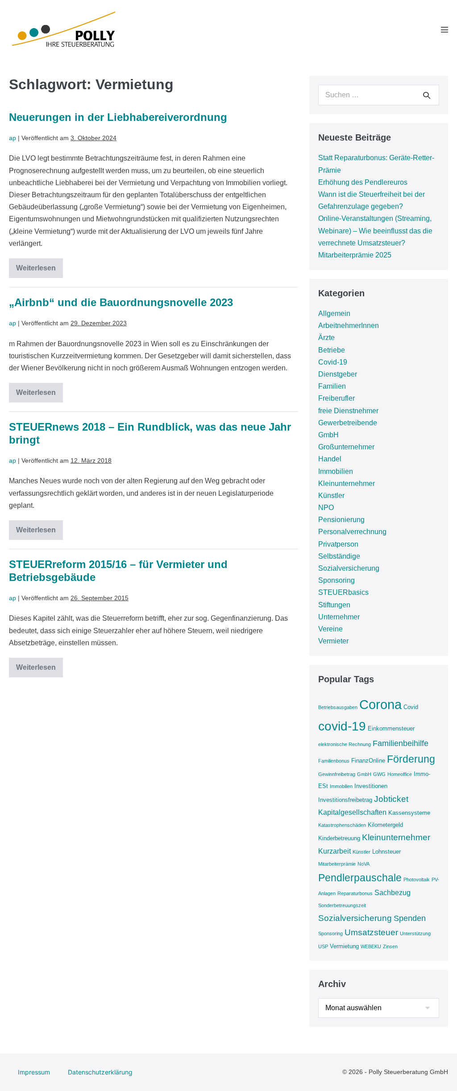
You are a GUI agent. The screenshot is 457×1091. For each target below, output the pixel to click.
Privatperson (338, 544)
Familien (332, 386)
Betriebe (331, 350)
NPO (326, 507)
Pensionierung (341, 519)
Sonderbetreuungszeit (342, 905)
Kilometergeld (385, 824)
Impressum (34, 1072)
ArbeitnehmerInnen (348, 325)
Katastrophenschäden (342, 825)
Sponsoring (336, 580)
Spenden (410, 918)
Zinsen (390, 946)
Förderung (411, 759)
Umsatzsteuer (371, 932)
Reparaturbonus (355, 893)
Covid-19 (332, 362)
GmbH (328, 435)
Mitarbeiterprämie (337, 864)
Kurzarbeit (334, 851)
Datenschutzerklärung (100, 1072)
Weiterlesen (39, 271)
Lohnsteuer (386, 851)
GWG (379, 774)
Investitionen (370, 786)
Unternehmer (339, 617)
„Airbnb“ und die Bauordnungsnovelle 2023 (121, 302)
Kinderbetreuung (339, 838)
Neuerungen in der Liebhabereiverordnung (118, 117)
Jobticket (391, 799)
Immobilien (335, 471)
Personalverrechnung (352, 531)
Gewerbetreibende (347, 423)
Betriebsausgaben (337, 707)
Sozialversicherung (348, 568)
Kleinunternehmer (346, 483)
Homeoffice (399, 774)
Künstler (331, 495)
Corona (380, 704)
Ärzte (326, 337)
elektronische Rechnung (344, 744)
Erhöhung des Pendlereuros (362, 182)
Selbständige (339, 556)
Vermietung (344, 946)
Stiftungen (334, 605)
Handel (329, 459)
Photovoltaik (416, 879)
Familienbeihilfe (400, 743)
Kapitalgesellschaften (352, 812)
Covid (410, 707)
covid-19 (342, 726)
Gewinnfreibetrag (336, 774)
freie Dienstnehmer (348, 411)
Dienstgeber (337, 374)
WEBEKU (371, 946)
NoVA (363, 864)
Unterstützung (415, 933)
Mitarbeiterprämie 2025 (354, 255)
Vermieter (333, 641)
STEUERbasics (343, 592)
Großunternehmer (346, 447)
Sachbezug (392, 892)
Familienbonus (333, 760)
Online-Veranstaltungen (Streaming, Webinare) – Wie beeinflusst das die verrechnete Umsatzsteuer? (375, 230)
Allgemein (334, 313)
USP (323, 946)
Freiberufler (336, 398)
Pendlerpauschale (360, 878)
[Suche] (427, 95)
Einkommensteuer (391, 728)
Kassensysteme (409, 812)
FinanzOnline (368, 760)
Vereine (330, 629)
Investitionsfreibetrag (345, 799)
